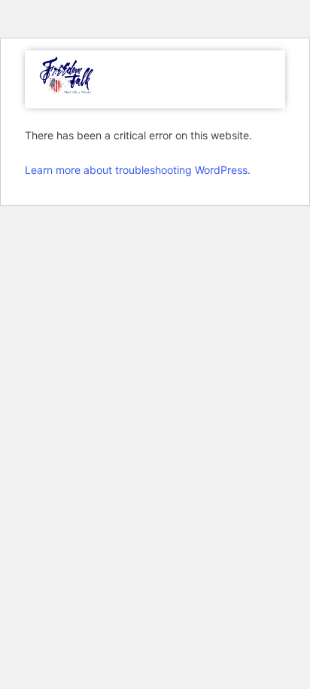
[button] (262, 80)
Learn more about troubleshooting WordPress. (138, 169)
